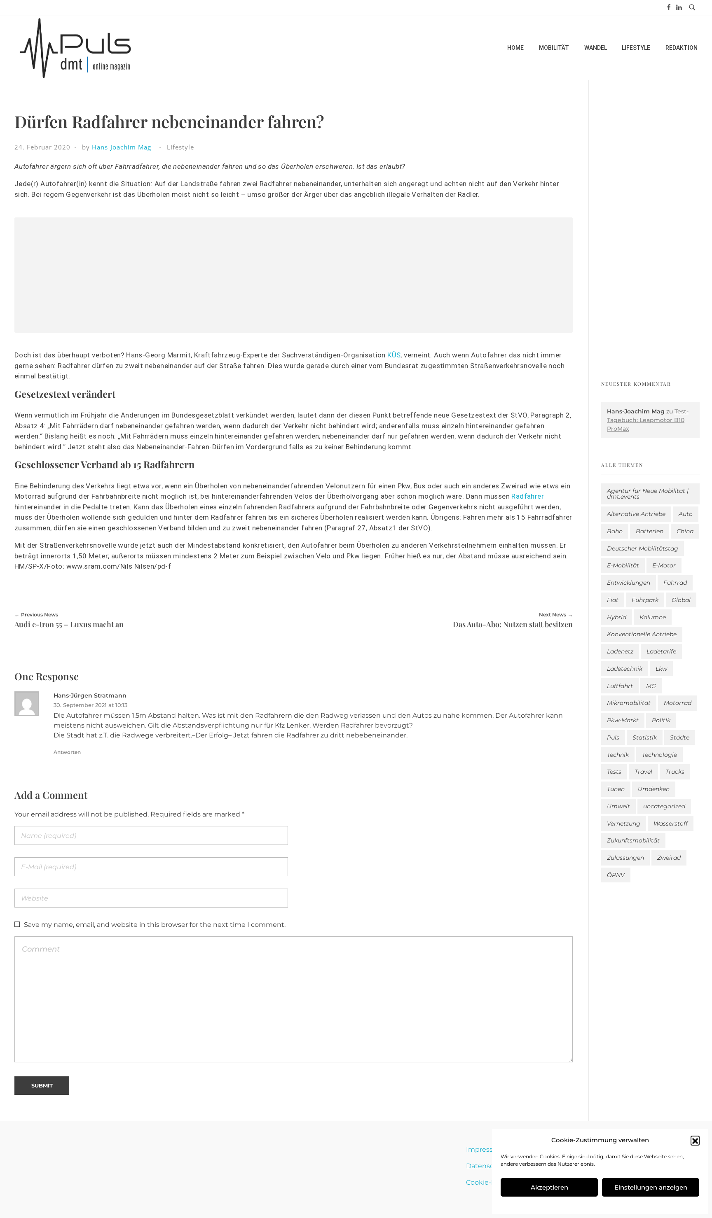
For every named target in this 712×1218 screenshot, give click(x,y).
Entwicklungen (628, 582)
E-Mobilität (623, 565)
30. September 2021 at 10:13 (90, 705)
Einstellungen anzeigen (650, 1187)
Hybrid (616, 617)
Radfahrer (527, 496)
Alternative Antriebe (636, 514)
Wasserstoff (670, 823)
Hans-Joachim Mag (121, 147)
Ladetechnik (624, 668)
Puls (613, 737)
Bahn (615, 531)
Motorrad (677, 703)
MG (651, 686)
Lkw (661, 668)
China (685, 531)
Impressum (485, 1149)
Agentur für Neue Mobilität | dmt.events (648, 493)
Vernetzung (623, 823)
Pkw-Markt (623, 720)
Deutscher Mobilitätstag (642, 548)
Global (681, 600)
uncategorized (664, 806)
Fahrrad (675, 582)
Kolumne (652, 617)
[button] (695, 1140)
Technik (618, 754)
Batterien (649, 531)
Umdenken (654, 789)
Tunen (616, 789)
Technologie (659, 754)
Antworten (67, 752)
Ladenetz (620, 651)
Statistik (644, 737)
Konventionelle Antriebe (642, 634)
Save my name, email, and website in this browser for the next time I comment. (155, 925)
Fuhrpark (645, 600)
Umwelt (618, 806)
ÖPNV (616, 875)
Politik (661, 720)
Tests (614, 771)
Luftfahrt (620, 686)
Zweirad (669, 857)
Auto (686, 514)
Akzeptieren (549, 1187)
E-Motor (664, 565)
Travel (643, 771)
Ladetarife (661, 651)
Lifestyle (180, 147)
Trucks (674, 771)
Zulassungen (625, 857)
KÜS (393, 355)
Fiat (612, 600)
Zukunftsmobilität (633, 840)
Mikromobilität (629, 703)
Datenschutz (487, 1166)
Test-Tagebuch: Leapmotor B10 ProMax (648, 420)
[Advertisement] (294, 276)
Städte (679, 737)
